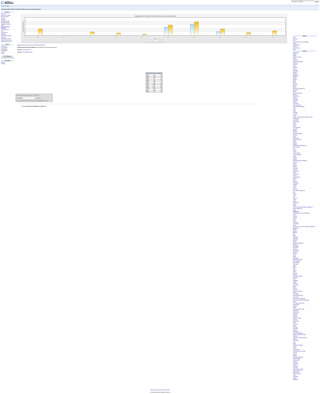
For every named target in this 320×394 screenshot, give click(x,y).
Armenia (295, 64)
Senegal (295, 306)
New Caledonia (296, 261)
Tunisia (294, 346)
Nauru (294, 255)
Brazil (294, 91)
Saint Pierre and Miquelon (299, 298)
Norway (295, 270)
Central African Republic (299, 106)
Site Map (164, 389)
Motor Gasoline (4, 16)
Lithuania (295, 222)
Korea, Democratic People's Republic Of (302, 207)
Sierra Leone (296, 312)
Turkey (294, 348)
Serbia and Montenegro (298, 309)
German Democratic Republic (300, 160)
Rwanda (295, 292)
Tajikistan (295, 336)
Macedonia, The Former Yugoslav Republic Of (304, 226)
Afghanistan (296, 52)
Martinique (295, 237)
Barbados (295, 76)
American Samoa (297, 57)
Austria (294, 69)
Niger (294, 265)
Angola (294, 58)
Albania (295, 54)
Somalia (295, 319)
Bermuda (295, 84)
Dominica (295, 132)
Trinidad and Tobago (298, 345)
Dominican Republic (298, 133)
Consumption (4, 47)
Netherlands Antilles (298, 259)
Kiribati (294, 205)
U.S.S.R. (295, 352)
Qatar (294, 286)
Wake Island (296, 372)
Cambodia (295, 99)
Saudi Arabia (296, 304)
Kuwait (294, 210)
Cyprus (294, 126)
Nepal (294, 256)
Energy (7, 6)
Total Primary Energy (6, 35)
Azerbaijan (295, 70)
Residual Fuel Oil (5, 22)
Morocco (295, 249)
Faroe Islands (296, 147)
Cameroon (295, 100)
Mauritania (295, 238)
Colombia (295, 112)
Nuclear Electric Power (6, 40)
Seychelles (295, 310)
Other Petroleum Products (5, 27)
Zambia (295, 378)
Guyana (295, 178)
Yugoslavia (295, 376)
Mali (294, 234)
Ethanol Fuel (4, 32)
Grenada (295, 169)
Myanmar (295, 252)
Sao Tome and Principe (298, 303)
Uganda (295, 354)
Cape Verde (296, 103)
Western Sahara (297, 373)
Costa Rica (295, 120)
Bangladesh (296, 75)
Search (159, 389)
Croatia (294, 123)
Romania (295, 289)
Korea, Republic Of (297, 208)
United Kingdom (297, 358)
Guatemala (295, 174)
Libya (294, 220)
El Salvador (296, 138)
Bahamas (295, 72)
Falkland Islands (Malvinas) (299, 145)
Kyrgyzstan (296, 211)
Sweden (295, 330)
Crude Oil (3, 13)
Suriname (295, 327)
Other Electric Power (6, 41)
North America (296, 45)
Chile (294, 109)
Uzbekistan (295, 363)
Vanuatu (295, 364)
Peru (294, 279)
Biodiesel (3, 34)
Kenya (294, 204)
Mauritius (295, 240)
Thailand (295, 339)
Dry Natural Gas (5, 29)
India (294, 187)
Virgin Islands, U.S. (297, 370)
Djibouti (295, 130)
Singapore (295, 313)
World (294, 49)
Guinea (294, 175)
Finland (294, 150)
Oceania (295, 46)
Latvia (294, 214)
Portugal (295, 283)
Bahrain (295, 73)
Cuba (294, 124)
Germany (295, 162)
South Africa (296, 321)
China (294, 111)
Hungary (295, 184)
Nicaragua (295, 264)
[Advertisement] (280, 59)
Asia (294, 40)
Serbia (294, 307)
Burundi (295, 97)
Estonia (295, 142)
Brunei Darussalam (297, 93)
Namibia (295, 253)
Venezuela (295, 366)
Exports (3, 51)
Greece (294, 166)
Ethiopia (295, 144)
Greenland (295, 168)
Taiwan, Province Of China (299, 334)
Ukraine (295, 355)
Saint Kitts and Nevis (298, 295)
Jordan (294, 201)
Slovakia (295, 315)
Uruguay (295, 361)
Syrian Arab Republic (298, 333)
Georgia (295, 159)
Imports (3, 53)
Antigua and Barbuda (298, 61)
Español (3, 63)
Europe (294, 43)
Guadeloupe (296, 171)
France (294, 151)
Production (3, 46)
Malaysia (295, 231)
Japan (294, 199)
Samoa (294, 301)
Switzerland (296, 331)
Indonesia (295, 189)
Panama (295, 274)
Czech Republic (297, 127)
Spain (294, 322)
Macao (294, 225)
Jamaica (295, 198)
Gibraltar (295, 165)
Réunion (295, 288)
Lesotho (295, 217)
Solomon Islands (297, 318)
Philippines (295, 280)
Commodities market (27, 52)
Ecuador (295, 135)
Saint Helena (296, 294)
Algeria (294, 55)
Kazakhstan (296, 202)
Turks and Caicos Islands (299, 351)
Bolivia (294, 87)
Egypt (294, 136)
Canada (295, 102)
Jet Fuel (3, 18)
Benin (294, 82)
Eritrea (294, 141)
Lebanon (295, 216)
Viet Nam (295, 367)
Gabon (294, 156)
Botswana (295, 90)
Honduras (295, 181)
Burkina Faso (296, 96)
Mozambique (296, 250)
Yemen (294, 375)
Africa (294, 37)
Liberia (294, 219)
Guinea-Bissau (296, 177)
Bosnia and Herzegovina (299, 88)
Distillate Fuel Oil (5, 21)
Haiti (294, 180)
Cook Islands (296, 118)
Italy (294, 196)
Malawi (294, 229)
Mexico (294, 241)
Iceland (294, 186)
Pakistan (295, 273)
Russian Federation (297, 291)
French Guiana (296, 153)
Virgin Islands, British (298, 369)
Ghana (294, 163)
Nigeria (294, 267)
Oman (294, 271)
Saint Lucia (295, 297)
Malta (294, 235)
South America (296, 48)
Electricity (3, 37)
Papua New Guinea (297, 276)
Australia (295, 67)
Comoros (295, 114)
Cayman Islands (297, 105)
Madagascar (296, 228)
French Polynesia (297, 154)
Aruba (294, 66)
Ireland (294, 193)
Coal (2, 31)
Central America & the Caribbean (301, 42)
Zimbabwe (295, 379)
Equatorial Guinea (297, 139)
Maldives (295, 232)
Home (2, 6)
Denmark (295, 129)
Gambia (295, 157)
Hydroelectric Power (6, 38)
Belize (294, 81)
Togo (294, 342)
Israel (294, 195)
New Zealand (296, 262)
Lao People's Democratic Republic (301, 213)
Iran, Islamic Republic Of (299, 190)
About (155, 389)
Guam (294, 172)
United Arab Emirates (298, 357)
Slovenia (295, 316)
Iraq (294, 192)
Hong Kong (295, 183)
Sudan (294, 325)
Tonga (294, 343)
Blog (168, 389)
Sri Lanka (295, 324)
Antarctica (295, 39)
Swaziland (295, 328)
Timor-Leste (296, 340)
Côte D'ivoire (296, 121)
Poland (294, 282)
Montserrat (295, 247)
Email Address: (19, 98)
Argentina (295, 63)
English (3, 62)
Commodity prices (26, 49)
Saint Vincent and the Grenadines (301, 300)
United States (296, 360)
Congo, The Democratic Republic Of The (303, 117)
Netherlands (296, 258)
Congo (294, 115)
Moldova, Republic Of (298, 243)
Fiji (293, 148)
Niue (294, 268)
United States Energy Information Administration (33, 45)
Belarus (295, 78)
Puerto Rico (296, 285)
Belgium (295, 79)
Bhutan (294, 85)
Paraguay (295, 277)
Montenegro (296, 246)
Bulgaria (295, 94)
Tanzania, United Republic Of (300, 337)
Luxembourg (296, 223)
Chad (294, 108)
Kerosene (3, 19)
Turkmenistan (296, 349)
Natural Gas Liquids (6, 15)
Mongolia (295, 244)
